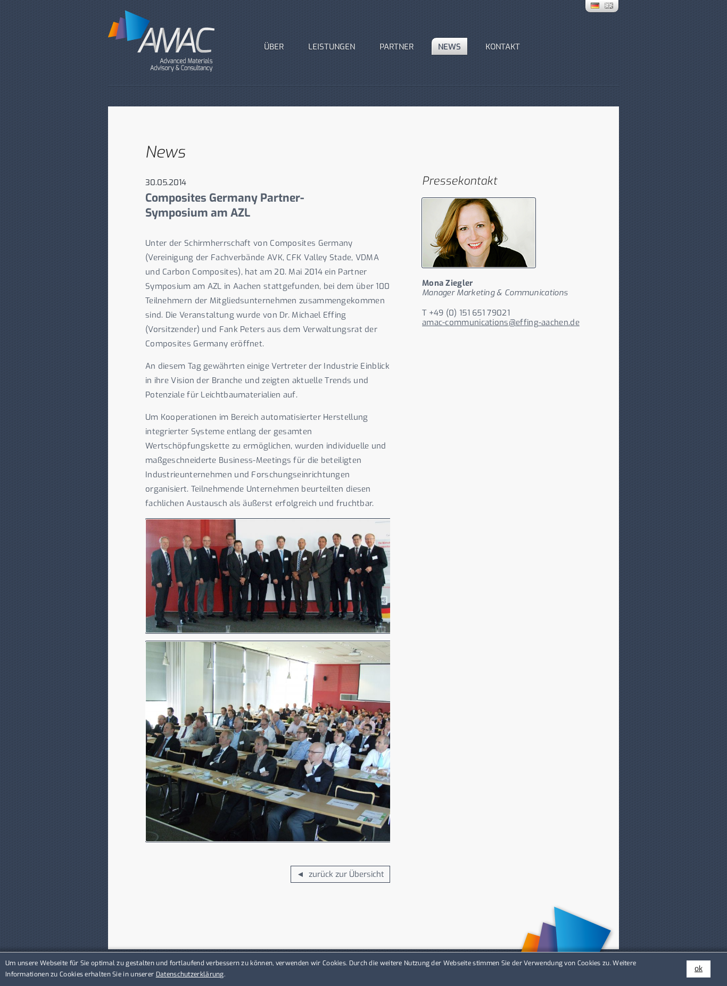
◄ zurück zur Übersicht (340, 874)
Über (274, 47)
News (449, 47)
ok (699, 969)
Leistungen (331, 47)
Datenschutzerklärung (190, 974)
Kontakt (502, 47)
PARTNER (396, 47)
